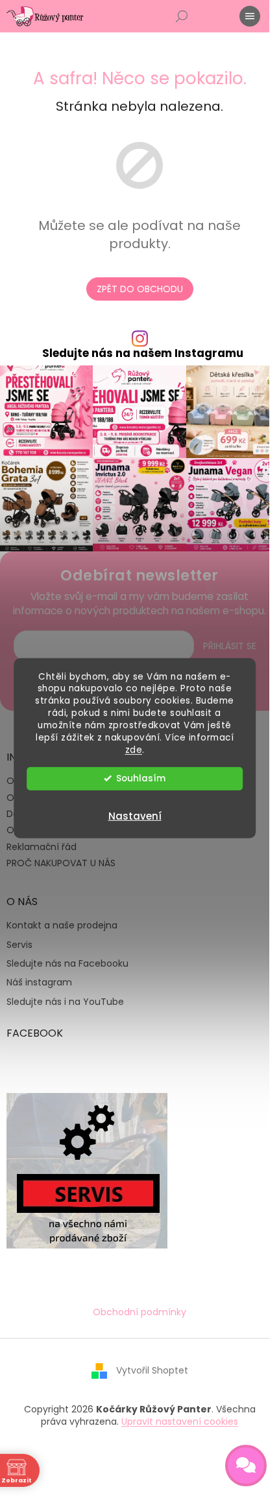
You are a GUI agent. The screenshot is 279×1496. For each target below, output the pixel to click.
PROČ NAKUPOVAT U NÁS (60, 863)
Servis (19, 945)
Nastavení (135, 816)
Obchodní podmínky (139, 1312)
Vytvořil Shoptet (152, 1370)
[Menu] (250, 16)
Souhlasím (140, 778)
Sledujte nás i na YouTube (65, 1002)
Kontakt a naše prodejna (61, 925)
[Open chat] (246, 1465)
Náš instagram (39, 982)
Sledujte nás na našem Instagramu (142, 353)
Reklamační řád (41, 846)
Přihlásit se (229, 645)
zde (134, 750)
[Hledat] (182, 16)
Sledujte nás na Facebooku (67, 964)
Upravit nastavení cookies (179, 1421)
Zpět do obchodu (140, 288)
